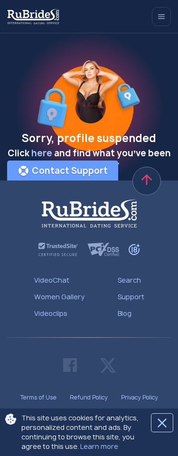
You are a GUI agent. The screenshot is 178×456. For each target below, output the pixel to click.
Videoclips (50, 313)
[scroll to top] (146, 181)
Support (131, 296)
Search (129, 280)
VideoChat (51, 280)
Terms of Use (38, 397)
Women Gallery (59, 296)
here (41, 153)
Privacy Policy (139, 397)
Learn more (99, 446)
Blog (124, 313)
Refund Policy (89, 397)
